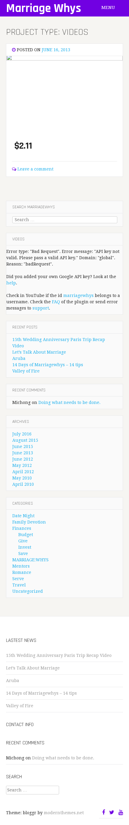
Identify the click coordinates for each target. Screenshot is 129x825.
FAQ (56, 301)
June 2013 (22, 452)
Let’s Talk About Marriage (39, 352)
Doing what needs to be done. (69, 402)
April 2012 (23, 471)
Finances (21, 528)
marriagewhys (78, 295)
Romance (21, 572)
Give (23, 541)
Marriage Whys (43, 8)
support (40, 308)
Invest (24, 547)
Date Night (23, 515)
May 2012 (22, 465)
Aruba (19, 358)
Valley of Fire (26, 371)
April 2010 (23, 484)
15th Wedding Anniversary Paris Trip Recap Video (59, 655)
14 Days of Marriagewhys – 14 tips (47, 364)
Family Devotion (29, 522)
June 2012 (22, 459)
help (11, 282)
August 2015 (25, 440)
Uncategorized (27, 591)
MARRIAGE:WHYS (30, 559)
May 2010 (22, 478)
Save (23, 553)
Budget (25, 534)
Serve (18, 578)
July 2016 (22, 434)
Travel (19, 585)
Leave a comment (35, 169)
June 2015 (22, 446)
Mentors (21, 566)
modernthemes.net (64, 812)
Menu (108, 7)
